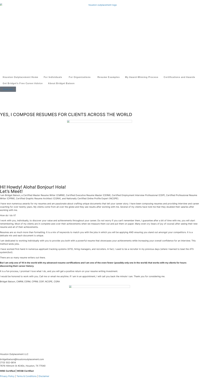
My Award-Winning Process (141, 77)
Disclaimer (44, 376)
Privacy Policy (7, 376)
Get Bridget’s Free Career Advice (23, 83)
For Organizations (80, 77)
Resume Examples (108, 77)
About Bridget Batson (61, 83)
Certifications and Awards (179, 77)
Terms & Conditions (27, 376)
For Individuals (53, 77)
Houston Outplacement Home (20, 77)
